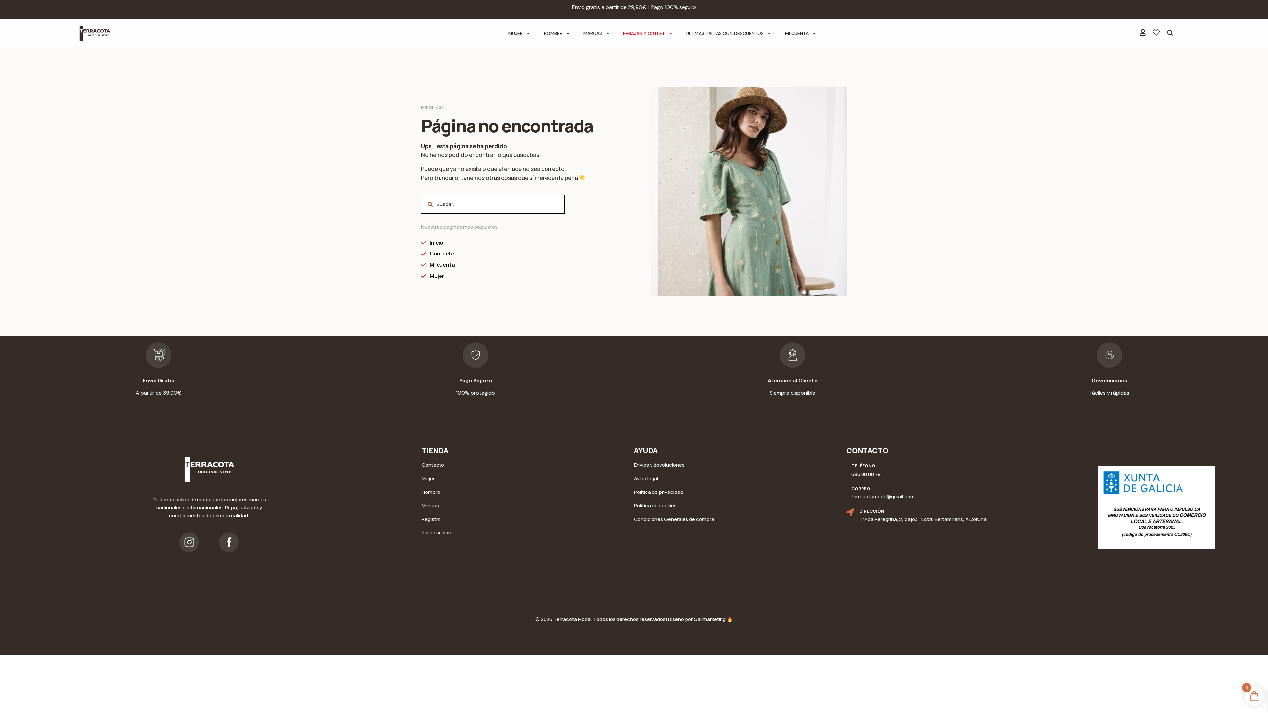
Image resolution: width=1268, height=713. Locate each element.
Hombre (553, 33)
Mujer (515, 33)
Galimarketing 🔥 (713, 619)
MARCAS (592, 33)
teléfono (863, 466)
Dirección (871, 511)
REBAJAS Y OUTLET (644, 33)
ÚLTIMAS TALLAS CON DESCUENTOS (725, 33)
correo (860, 489)
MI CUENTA (797, 33)
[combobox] (493, 204)
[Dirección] (850, 512)
